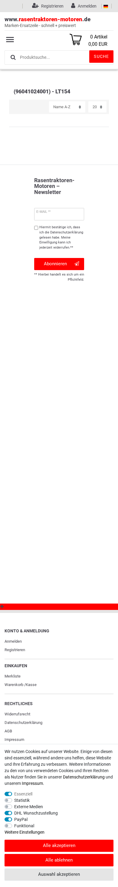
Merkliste (13, 676)
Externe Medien (28, 806)
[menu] (10, 39)
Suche (101, 56)
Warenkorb (14, 684)
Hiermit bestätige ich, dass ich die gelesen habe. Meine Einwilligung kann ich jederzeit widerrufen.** (61, 237)
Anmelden (13, 641)
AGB (8, 731)
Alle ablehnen (59, 860)
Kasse (31, 684)
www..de (47, 22)
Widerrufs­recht (17, 714)
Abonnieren (55, 263)
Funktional (24, 825)
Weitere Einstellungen (24, 832)
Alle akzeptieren (59, 845)
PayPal (21, 819)
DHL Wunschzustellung (36, 813)
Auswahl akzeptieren (59, 874)
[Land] (105, 6)
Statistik (22, 800)
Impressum (14, 739)
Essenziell (23, 794)
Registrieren (15, 650)
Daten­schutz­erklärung (23, 722)
